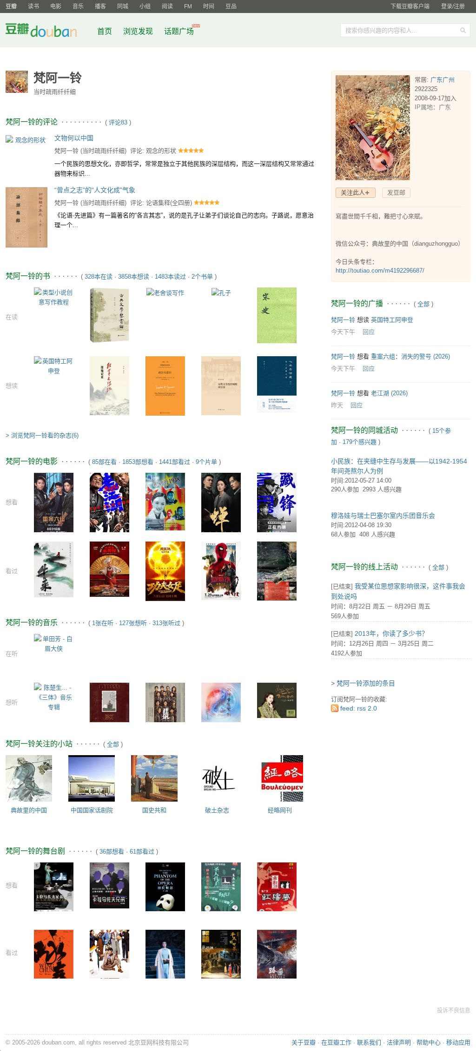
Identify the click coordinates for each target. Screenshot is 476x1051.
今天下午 (343, 331)
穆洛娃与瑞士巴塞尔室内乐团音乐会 (383, 515)
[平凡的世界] (221, 956)
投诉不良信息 (453, 1010)
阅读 (167, 6)
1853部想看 (137, 461)
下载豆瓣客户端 (410, 6)
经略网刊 (280, 810)
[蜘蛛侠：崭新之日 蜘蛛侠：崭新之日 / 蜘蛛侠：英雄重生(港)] (221, 570)
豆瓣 (11, 6)
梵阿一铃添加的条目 (366, 683)
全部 (113, 744)
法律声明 (399, 1042)
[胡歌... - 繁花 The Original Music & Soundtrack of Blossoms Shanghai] (109, 701)
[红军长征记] (109, 385)
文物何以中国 (73, 138)
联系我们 (369, 1042)
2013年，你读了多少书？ (391, 633)
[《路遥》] (277, 957)
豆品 (231, 6)
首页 (104, 31)
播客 (100, 6)
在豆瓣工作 (336, 1042)
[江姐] (165, 958)
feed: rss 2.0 (358, 708)
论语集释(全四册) (169, 202)
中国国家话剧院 (92, 810)
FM (188, 6)
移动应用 (458, 1042)
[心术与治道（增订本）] (277, 383)
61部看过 (142, 851)
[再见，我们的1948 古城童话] (165, 501)
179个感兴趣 (360, 441)
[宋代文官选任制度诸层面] (221, 385)
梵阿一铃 (66, 150)
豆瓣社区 (48, 32)
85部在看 (104, 461)
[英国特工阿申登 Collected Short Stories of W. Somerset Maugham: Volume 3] (53, 365)
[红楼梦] (277, 890)
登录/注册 (453, 6)
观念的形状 (161, 150)
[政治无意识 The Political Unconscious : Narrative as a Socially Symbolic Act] (165, 386)
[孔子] (221, 292)
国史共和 (154, 810)
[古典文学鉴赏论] (109, 314)
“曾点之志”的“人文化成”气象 (94, 190)
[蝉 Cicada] (221, 501)
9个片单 (206, 461)
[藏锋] (277, 502)
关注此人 (353, 192)
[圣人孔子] (221, 886)
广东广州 (442, 79)
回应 (369, 331)
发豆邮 (396, 192)
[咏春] (53, 958)
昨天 (337, 405)
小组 (145, 6)
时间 (208, 6)
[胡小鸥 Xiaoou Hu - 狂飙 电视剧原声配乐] (165, 701)
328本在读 (98, 276)
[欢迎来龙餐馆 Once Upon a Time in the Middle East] (109, 568)
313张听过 (166, 623)
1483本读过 (170, 276)
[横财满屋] (109, 964)
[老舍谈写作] (165, 292)
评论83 (118, 122)
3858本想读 (133, 276)
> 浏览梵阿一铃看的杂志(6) (42, 435)
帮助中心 (428, 1042)
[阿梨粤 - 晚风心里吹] (277, 699)
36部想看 (111, 851)
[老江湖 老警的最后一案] (109, 501)
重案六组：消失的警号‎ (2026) (410, 356)
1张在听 (102, 623)
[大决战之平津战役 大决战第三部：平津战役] (277, 570)
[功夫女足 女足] (165, 571)
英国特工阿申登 (392, 319)
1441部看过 (174, 461)
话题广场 (179, 31)
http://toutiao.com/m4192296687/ (380, 270)
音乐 (78, 6)
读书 (33, 6)
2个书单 (202, 276)
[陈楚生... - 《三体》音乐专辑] (53, 696)
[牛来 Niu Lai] (53, 569)
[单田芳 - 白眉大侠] (53, 643)
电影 (55, 6)
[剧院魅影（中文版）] (165, 891)
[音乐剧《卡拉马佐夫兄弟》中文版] (109, 884)
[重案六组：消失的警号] (53, 501)
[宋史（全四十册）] (277, 315)
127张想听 (133, 623)
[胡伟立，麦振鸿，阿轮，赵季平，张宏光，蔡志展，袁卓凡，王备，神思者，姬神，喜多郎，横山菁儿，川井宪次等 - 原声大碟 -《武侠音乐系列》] (221, 701)
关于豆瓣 (303, 1042)
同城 (122, 6)
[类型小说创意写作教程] (53, 296)
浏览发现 (139, 31)
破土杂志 (217, 810)
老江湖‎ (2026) (389, 393)
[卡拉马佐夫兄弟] (53, 888)
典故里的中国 (29, 810)
